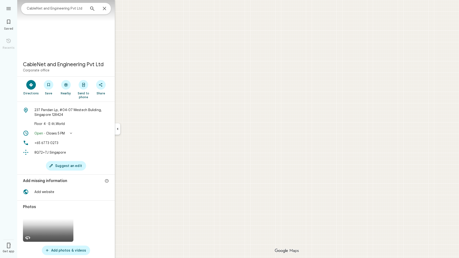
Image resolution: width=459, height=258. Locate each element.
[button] (66, 133)
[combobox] (56, 8)
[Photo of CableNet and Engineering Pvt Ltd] (66, 28)
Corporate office (36, 70)
